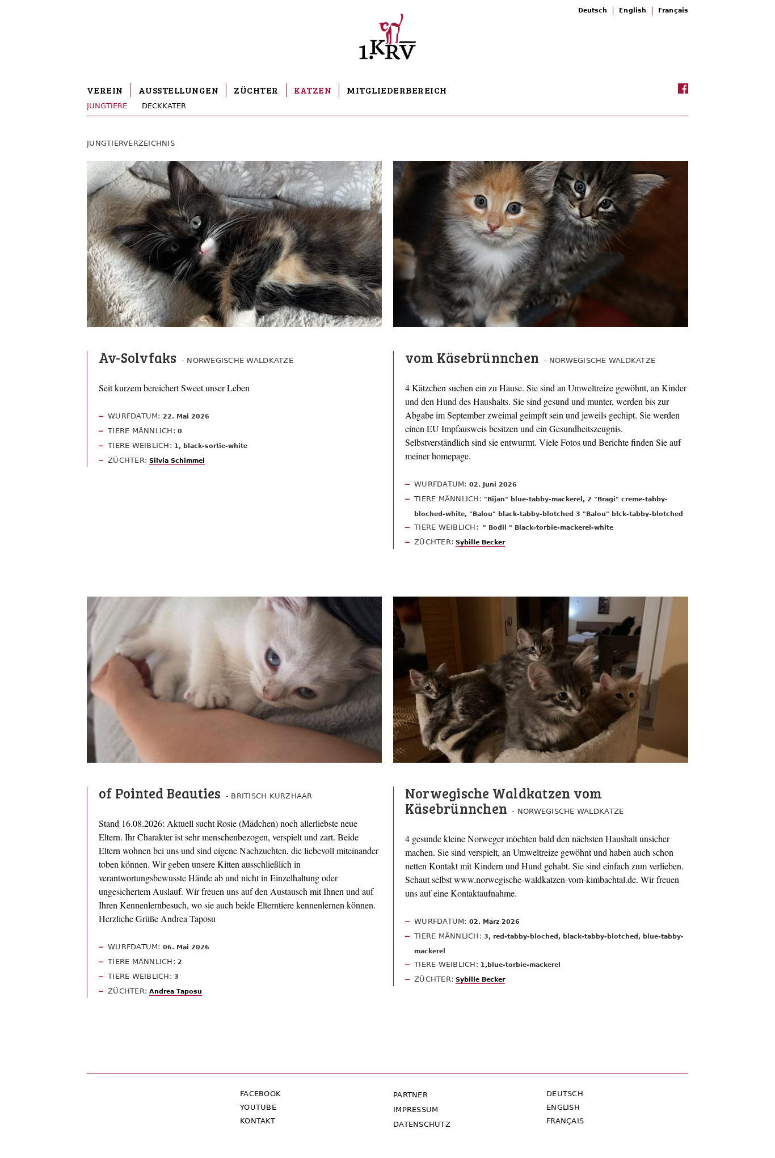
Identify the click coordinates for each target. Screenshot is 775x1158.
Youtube (258, 1107)
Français (673, 10)
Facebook (260, 1093)
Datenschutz (421, 1124)
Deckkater (164, 106)
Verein (105, 90)
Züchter (256, 90)
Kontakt (257, 1121)
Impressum (415, 1109)
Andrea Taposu (175, 991)
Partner (410, 1095)
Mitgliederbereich (397, 90)
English (632, 10)
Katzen (313, 90)
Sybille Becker (480, 542)
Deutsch (593, 10)
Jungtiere (107, 106)
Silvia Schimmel (177, 460)
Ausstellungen (178, 90)
